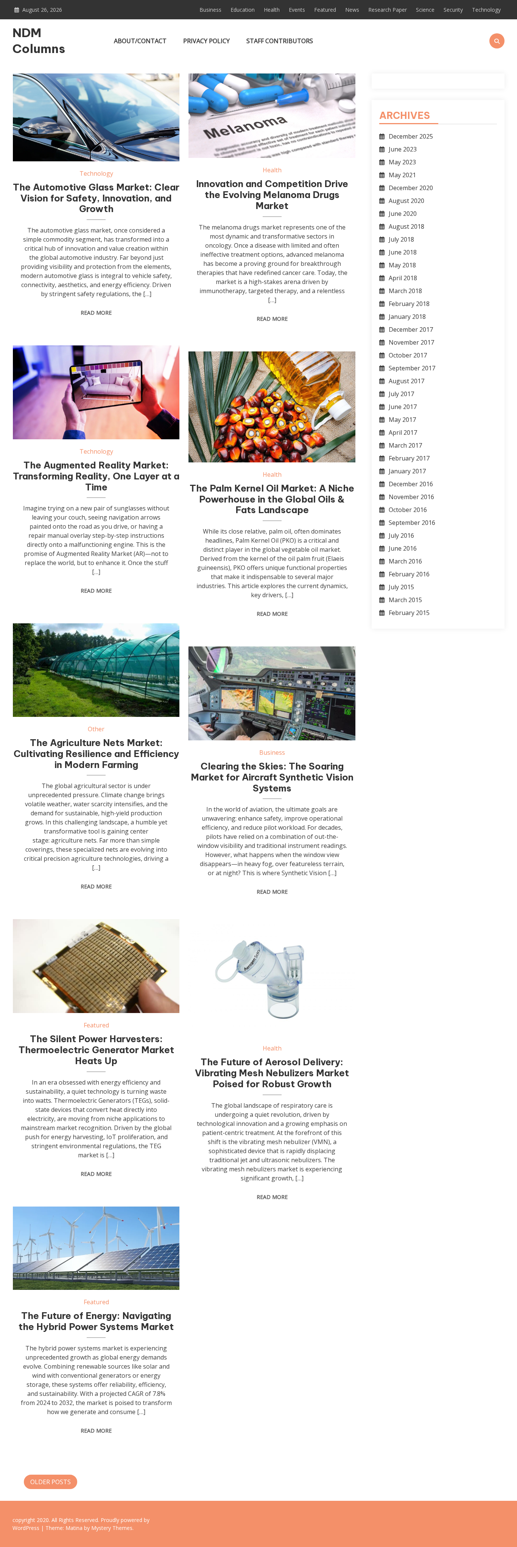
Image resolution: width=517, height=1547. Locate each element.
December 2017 (411, 329)
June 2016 (403, 548)
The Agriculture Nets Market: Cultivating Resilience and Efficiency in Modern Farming (96, 753)
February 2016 (409, 574)
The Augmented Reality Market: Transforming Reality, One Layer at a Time (96, 476)
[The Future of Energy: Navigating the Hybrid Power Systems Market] (96, 1248)
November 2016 (411, 497)
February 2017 (409, 458)
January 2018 (407, 316)
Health (272, 9)
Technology (486, 9)
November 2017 (411, 342)
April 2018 (403, 278)
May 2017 (402, 419)
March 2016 (405, 561)
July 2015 (401, 587)
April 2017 (403, 432)
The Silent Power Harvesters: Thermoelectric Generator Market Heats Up (96, 1049)
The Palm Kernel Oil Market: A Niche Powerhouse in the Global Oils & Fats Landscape (272, 499)
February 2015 (409, 613)
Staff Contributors (279, 41)
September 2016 (412, 522)
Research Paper (387, 9)
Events (297, 9)
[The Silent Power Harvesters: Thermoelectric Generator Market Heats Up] (96, 966)
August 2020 (406, 201)
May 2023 (402, 162)
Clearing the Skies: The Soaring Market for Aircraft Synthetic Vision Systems (272, 777)
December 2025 (411, 136)
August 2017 (406, 381)
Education (242, 9)
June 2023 (403, 149)
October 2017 (408, 355)
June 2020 (403, 213)
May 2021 (402, 175)
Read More (96, 312)
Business (210, 9)
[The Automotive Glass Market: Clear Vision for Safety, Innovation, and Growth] (96, 117)
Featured (325, 9)
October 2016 (408, 510)
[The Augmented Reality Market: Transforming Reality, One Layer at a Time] (96, 392)
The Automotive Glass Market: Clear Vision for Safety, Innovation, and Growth (96, 198)
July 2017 (401, 394)
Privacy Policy (206, 41)
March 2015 (405, 600)
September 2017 (412, 368)
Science (425, 9)
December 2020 (411, 188)
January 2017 (407, 471)
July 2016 (401, 535)
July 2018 (401, 239)
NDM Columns (38, 40)
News (352, 9)
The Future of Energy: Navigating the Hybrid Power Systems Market (96, 1321)
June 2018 (403, 252)
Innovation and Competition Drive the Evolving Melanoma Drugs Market (272, 194)
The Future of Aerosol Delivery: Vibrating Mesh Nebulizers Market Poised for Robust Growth (272, 1073)
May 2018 (402, 265)
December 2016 (411, 484)
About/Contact (140, 41)
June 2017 (403, 407)
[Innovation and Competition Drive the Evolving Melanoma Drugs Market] (271, 115)
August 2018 (406, 226)
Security (453, 9)
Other (96, 729)
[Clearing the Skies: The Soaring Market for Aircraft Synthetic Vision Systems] (271, 693)
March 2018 (405, 291)
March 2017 (405, 445)
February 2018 (409, 304)
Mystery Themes (111, 1527)
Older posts (50, 1482)
